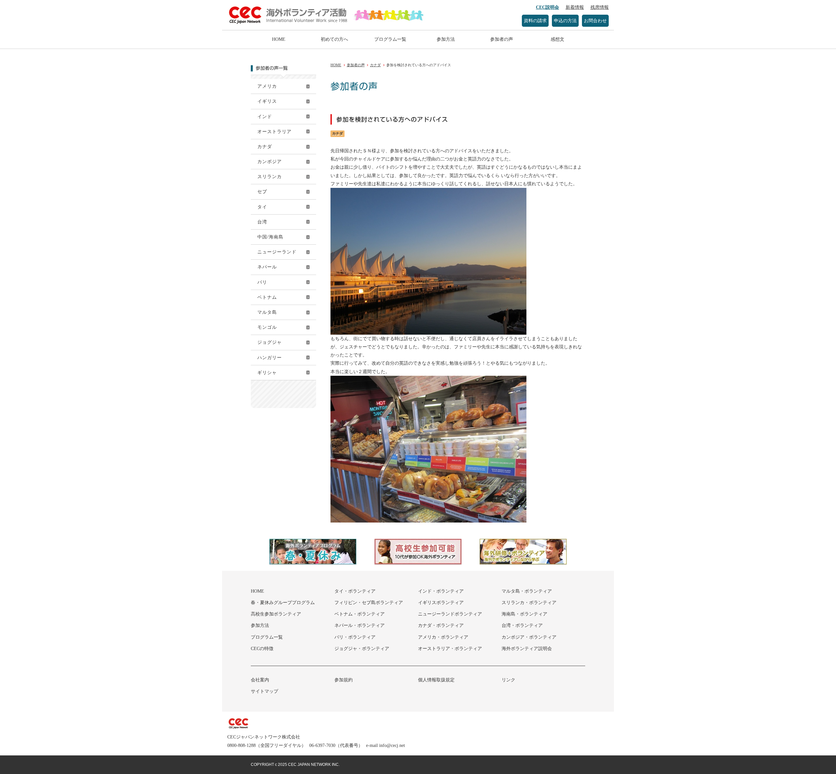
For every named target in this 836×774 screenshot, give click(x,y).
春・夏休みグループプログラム (283, 602)
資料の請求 (535, 20)
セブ (262, 191)
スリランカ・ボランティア (529, 602)
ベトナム (267, 297)
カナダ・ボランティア (441, 625)
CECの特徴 (262, 648)
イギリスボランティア (441, 602)
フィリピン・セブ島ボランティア (368, 602)
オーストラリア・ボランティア (450, 648)
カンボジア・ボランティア (529, 637)
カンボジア (269, 161)
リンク (508, 679)
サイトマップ (264, 691)
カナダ (264, 146)
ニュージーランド (277, 252)
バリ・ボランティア (355, 637)
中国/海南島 (270, 237)
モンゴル (267, 327)
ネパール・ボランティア (359, 625)
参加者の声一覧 (272, 68)
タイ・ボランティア (355, 591)
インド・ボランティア (441, 591)
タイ (262, 207)
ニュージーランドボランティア (450, 614)
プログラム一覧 (390, 39)
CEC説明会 (547, 7)
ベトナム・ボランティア (359, 614)
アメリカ (267, 86)
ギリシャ (267, 372)
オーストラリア (274, 131)
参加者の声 (501, 39)
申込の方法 (565, 20)
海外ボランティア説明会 (527, 648)
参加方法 (446, 39)
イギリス (267, 101)
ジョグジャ (269, 342)
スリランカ (269, 176)
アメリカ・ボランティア (443, 637)
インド (264, 116)
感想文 (557, 39)
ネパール (267, 267)
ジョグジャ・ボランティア (361, 648)
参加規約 (343, 679)
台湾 (262, 222)
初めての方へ (334, 39)
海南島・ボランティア (524, 614)
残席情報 (599, 7)
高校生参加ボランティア (276, 614)
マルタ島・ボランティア (527, 591)
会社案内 (260, 679)
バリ (262, 282)
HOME (278, 39)
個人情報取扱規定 (436, 679)
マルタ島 (267, 312)
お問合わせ (595, 20)
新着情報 (575, 7)
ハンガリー (269, 357)
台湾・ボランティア (522, 625)
